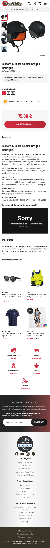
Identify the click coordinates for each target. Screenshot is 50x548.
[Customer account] (35, 4)
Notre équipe (25, 488)
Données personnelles (25, 494)
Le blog (25, 522)
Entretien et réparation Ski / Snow (25, 508)
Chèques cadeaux (25, 516)
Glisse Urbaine (25, 469)
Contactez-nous (25, 497)
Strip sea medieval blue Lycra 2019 (11, 334)
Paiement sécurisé (25, 537)
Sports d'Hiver (25, 466)
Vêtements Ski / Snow (25, 475)
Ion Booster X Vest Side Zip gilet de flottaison (36, 295)
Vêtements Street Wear (25, 472)
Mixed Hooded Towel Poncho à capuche (35, 334)
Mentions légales (25, 531)
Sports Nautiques (25, 463)
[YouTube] (22, 454)
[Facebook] (16, 454)
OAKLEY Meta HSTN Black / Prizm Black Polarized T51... (12, 296)
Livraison (25, 491)
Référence (5, 71)
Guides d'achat (25, 519)
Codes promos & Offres (25, 513)
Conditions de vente (25, 534)
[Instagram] (28, 454)
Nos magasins (25, 485)
